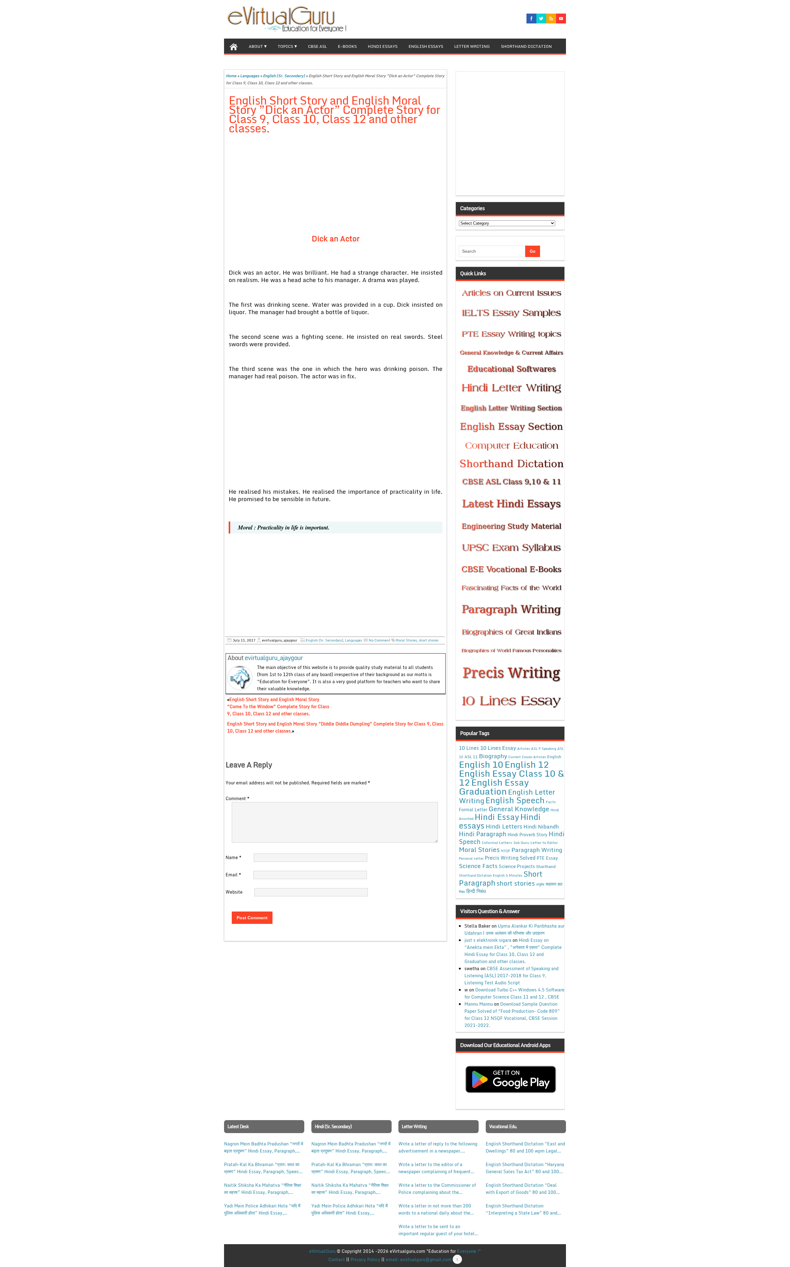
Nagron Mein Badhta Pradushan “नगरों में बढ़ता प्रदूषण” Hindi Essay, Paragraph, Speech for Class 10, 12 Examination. (263, 1147)
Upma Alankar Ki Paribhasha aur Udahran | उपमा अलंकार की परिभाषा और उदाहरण (514, 929)
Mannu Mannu (478, 1003)
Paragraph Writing (536, 849)
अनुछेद (540, 884)
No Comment (379, 640)
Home (231, 76)
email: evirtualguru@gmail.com (418, 1259)
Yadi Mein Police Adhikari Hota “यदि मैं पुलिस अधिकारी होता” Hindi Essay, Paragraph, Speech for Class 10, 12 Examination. (262, 1209)
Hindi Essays (382, 46)
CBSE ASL (317, 46)
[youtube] (561, 18)
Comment (237, 798)
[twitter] (541, 18)
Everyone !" (469, 1251)
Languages (249, 76)
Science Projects (517, 866)
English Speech (515, 800)
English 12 (527, 764)
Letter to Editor (544, 842)
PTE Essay (547, 858)
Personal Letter (471, 858)
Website (234, 891)
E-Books (347, 46)
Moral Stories (406, 640)
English (554, 757)
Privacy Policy (365, 1259)
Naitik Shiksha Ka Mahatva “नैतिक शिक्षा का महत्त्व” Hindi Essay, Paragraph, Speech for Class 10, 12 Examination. (262, 1189)
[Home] (233, 46)
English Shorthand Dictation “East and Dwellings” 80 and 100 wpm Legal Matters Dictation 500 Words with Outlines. (525, 1147)
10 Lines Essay (498, 747)
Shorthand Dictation (526, 46)
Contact (336, 1259)
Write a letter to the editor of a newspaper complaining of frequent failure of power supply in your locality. (434, 1168)
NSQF (505, 851)
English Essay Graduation (494, 786)
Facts (551, 802)
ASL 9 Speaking (543, 748)
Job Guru (521, 842)
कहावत (551, 883)
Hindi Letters (504, 826)
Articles (523, 748)
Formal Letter (473, 809)
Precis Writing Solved (510, 858)
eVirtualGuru (322, 1251)
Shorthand (546, 866)
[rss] (551, 18)
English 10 (481, 764)
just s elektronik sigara (487, 940)
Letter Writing (472, 46)
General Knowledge (519, 809)
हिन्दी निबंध (476, 891)
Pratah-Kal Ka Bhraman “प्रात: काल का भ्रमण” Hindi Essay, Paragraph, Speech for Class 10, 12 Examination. (262, 1168)
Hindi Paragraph (482, 834)
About (256, 46)
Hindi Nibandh (541, 826)
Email (233, 874)
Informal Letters (497, 842)
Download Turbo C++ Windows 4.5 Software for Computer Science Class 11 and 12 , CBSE (514, 993)
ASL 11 (471, 756)
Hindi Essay (497, 816)
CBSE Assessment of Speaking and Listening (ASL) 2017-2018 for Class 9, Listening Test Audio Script (511, 975)
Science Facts (478, 865)
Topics (285, 46)
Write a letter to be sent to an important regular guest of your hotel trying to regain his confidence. (436, 1230)
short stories (429, 640)
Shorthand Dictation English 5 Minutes (490, 875)
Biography (493, 756)
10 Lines (469, 748)
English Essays (426, 46)
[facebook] (531, 18)
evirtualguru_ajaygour (274, 658)
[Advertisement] (336, 185)
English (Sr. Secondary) (284, 76)
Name (233, 857)
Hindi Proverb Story (527, 834)
